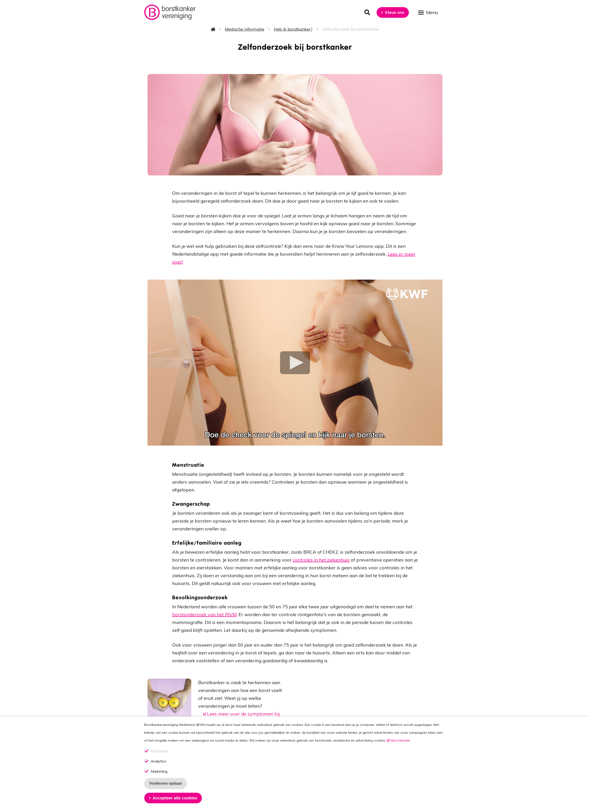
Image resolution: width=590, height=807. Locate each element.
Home (213, 29)
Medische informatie (244, 29)
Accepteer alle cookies (175, 798)
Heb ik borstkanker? (293, 29)
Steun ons (394, 12)
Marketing (159, 771)
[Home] (170, 12)
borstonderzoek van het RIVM (204, 614)
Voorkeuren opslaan (165, 783)
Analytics (158, 761)
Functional (159, 751)
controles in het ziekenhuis (321, 560)
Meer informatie (400, 740)
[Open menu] (429, 12)
